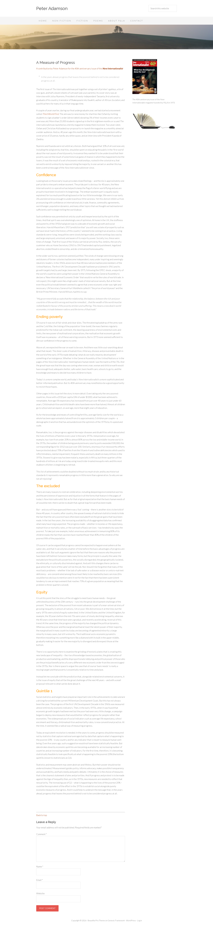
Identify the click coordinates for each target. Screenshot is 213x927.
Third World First (50, 114)
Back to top (41, 815)
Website (40, 893)
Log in (139, 920)
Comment (41, 834)
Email (39, 880)
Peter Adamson (52, 8)
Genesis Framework (116, 920)
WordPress (131, 920)
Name (39, 866)
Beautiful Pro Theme (96, 920)
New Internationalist (112, 68)
